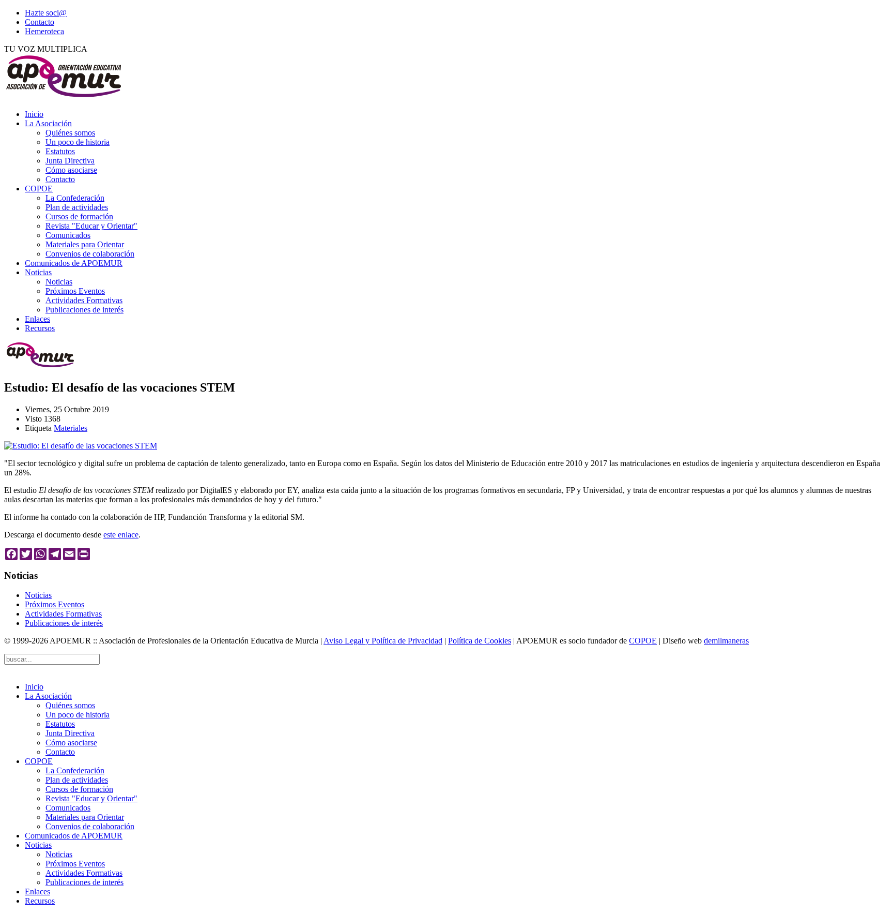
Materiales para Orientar (84, 244)
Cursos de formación (79, 216)
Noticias (38, 272)
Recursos (40, 328)
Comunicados (67, 235)
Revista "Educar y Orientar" (91, 225)
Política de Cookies (479, 640)
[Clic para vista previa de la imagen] (80, 445)
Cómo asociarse (71, 170)
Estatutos (60, 151)
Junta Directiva (70, 160)
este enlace (120, 534)
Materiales (70, 428)
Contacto (39, 22)
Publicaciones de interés (84, 309)
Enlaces (37, 318)
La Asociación (48, 123)
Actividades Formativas (83, 300)
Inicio (34, 114)
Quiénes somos (70, 132)
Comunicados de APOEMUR (73, 263)
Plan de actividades (76, 207)
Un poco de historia (77, 142)
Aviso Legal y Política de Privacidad (383, 640)
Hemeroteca (44, 31)
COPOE (39, 188)
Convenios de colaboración (89, 253)
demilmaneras (726, 640)
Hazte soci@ (46, 12)
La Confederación (74, 197)
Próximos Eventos (75, 291)
